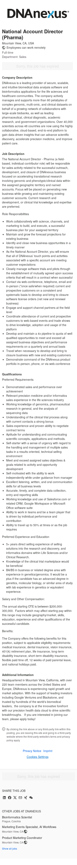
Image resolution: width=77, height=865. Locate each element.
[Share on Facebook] (9, 798)
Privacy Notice (32, 751)
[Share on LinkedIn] (4, 798)
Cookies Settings (37, 757)
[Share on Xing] (25, 798)
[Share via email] (20, 798)
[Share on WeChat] (31, 798)
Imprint (47, 751)
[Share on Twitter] (15, 798)
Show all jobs (9, 848)
